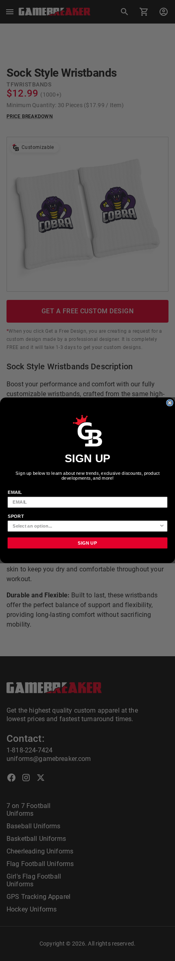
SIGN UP (87, 543)
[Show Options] (162, 526)
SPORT (16, 516)
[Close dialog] (170, 403)
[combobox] (86, 526)
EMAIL (15, 492)
